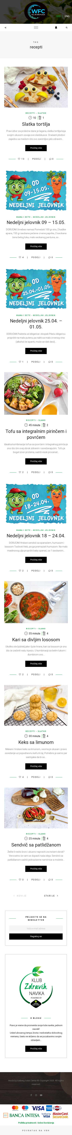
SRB (58, 16)
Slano (42, 420)
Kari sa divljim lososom (36, 639)
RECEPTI (30, 113)
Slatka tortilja (36, 124)
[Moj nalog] (56, 27)
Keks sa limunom (36, 742)
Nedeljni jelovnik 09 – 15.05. (36, 222)
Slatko (42, 113)
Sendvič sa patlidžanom (36, 845)
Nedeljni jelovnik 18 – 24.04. (36, 535)
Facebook (30, 1095)
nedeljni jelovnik (44, 217)
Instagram (36, 1095)
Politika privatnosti (27, 1123)
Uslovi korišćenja (46, 1123)
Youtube (41, 1095)
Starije (49, 895)
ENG (67, 16)
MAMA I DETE (23, 217)
